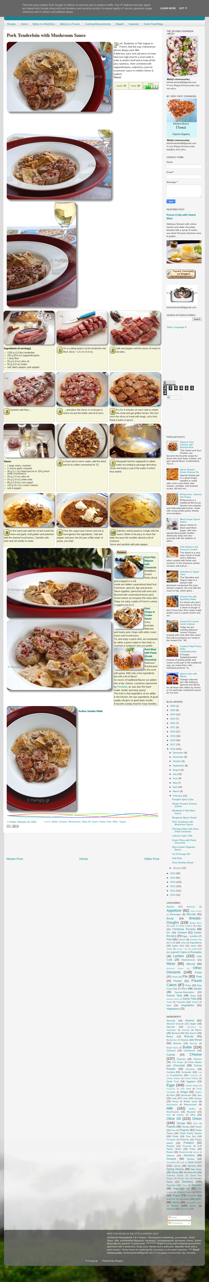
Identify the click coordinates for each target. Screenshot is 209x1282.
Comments (176, 1223)
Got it (183, 8)
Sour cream (195, 1162)
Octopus (180, 1115)
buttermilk (171, 1199)
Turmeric (197, 1185)
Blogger (119, 1261)
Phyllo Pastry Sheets (191, 1133)
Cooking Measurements (98, 24)
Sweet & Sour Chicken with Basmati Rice (187, 445)
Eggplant (191, 1081)
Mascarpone (172, 1104)
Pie (185, 976)
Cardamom (189, 1050)
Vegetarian (173, 1008)
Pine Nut (191, 1136)
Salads (197, 988)
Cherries (181, 1059)
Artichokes (191, 1027)
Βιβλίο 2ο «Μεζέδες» (44, 24)
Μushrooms (185, 1209)
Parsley (185, 1127)
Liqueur (198, 1098)
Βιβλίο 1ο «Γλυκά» (70, 24)
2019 (173, 736)
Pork (109, 821)
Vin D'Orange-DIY (181, 854)
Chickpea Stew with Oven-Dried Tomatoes (185, 830)
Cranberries (176, 1075)
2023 (173, 719)
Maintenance (188, 960)
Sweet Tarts (189, 998)
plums (193, 1206)
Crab (200, 1072)
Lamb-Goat (197, 949)
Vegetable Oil (181, 1188)
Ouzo (195, 1123)
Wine (115, 821)
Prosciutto (187, 1146)
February (178, 796)
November (178, 757)
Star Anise (196, 1169)
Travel (169, 1002)
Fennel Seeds (192, 1086)
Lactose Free (182, 949)
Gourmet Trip (196, 940)
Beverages (175, 914)
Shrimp (190, 1159)
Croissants (193, 1075)
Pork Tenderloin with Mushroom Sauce (182, 823)
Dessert (182, 932)
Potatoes (189, 1142)
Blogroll (120, 24)
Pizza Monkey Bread (182, 862)
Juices (169, 949)
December (178, 753)
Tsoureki (180, 1002)
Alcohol (170, 907)
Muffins (192, 1109)
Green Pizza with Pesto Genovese (184, 841)
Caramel (171, 1050)
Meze (171, 964)
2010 (173, 895)
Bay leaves (191, 1033)
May (175, 783)
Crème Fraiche (173, 1078)
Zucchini (191, 1195)
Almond (189, 1020)
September (179, 765)
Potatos (170, 1146)
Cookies (171, 1072)
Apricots (171, 1027)
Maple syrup (190, 1101)
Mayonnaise (190, 1104)
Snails (182, 1162)
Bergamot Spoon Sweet (184, 817)
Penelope (122, 686)
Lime (185, 1098)
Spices (177, 1166)
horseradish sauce (194, 1203)
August (177, 770)
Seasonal (134, 24)
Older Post (151, 859)
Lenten (178, 956)
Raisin (170, 1152)
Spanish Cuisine (173, 999)
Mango (175, 1101)
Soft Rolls (177, 858)
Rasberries (184, 1152)
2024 (173, 714)
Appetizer (174, 910)
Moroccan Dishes (175, 968)
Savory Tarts (174, 995)
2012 (173, 886)
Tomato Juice (183, 1178)
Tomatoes (187, 1181)
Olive (192, 1115)
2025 (173, 710)
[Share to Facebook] (14, 826)
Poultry (178, 980)
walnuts (170, 1209)
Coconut (190, 1069)
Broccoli (193, 1043)
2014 (173, 878)
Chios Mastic (195, 1062)
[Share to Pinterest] (17, 826)
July (175, 774)
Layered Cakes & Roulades (185, 952)
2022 (173, 723)
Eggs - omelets (190, 936)
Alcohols (171, 1020)
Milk (170, 1108)
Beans (170, 1036)
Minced (190, 963)
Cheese (63, 821)
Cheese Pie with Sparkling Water (188, 597)
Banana (176, 1033)
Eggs (171, 1085)
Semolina (189, 1155)
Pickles (175, 977)
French (181, 939)
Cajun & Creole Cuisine (181, 926)
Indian (183, 943)
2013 (173, 882)
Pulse (188, 985)
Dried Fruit (173, 1081)
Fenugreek (171, 1089)
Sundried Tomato (175, 1175)
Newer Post (15, 859)
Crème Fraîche (191, 1078)
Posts (173, 1217)
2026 (173, 706)
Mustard (191, 1112)
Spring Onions (175, 1169)
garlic (198, 1198)
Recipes (11, 24)
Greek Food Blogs (153, 24)
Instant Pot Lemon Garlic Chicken (189, 622)
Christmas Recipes (183, 929)
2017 (173, 744)
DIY (168, 933)
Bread (170, 918)
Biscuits (191, 914)
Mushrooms (74, 821)
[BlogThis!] (8, 826)
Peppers (184, 1129)
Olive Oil (86, 821)
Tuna (184, 1185)
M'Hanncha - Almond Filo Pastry (190, 495)
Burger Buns (196, 923)
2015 (173, 873)
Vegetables (187, 1005)
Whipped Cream (184, 1192)
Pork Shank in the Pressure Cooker (189, 548)
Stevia (175, 1172)
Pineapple (171, 1139)
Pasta (102, 821)
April (175, 787)
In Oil (172, 942)
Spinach (192, 1166)
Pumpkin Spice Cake (182, 799)
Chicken (197, 1059)
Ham (172, 1095)
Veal (169, 1005)
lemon (174, 1205)
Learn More (168, 8)
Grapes (198, 1092)
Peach (198, 1127)
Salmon (170, 1155)
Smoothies (171, 1162)
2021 (173, 727)
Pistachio (184, 1139)
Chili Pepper (178, 1062)
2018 (173, 740)
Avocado (186, 1030)
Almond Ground (175, 1024)
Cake (199, 926)
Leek (174, 1098)
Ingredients (196, 942)
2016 (173, 749)
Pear (173, 1130)
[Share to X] (11, 826)
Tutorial (195, 1002)
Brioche (177, 1043)
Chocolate (179, 1065)
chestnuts (184, 1199)
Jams (193, 946)
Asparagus (171, 1030)
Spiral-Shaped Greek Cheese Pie (189, 470)
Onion (95, 821)
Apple (193, 1024)
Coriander (186, 1072)
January (177, 868)
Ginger (184, 1091)
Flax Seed (186, 1089)
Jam (199, 1095)
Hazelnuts (186, 1095)
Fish (169, 939)
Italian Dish (178, 946)
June (175, 778)
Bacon (198, 1030)
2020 (173, 731)
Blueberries (172, 1040)
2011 (173, 890)
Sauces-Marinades (184, 992)
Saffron (196, 1152)
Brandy (184, 1040)
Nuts (169, 1115)
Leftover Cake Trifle (182, 836)
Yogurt (122, 821)
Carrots (171, 1054)
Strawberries (190, 1172)
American (191, 907)
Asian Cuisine (196, 911)
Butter (55, 821)
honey (175, 1202)
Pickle (175, 1136)
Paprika (171, 1126)
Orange (181, 1123)
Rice (184, 988)
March (176, 791)
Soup (193, 995)
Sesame (171, 1158)
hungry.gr (93, 1261)
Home (24, 24)
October (177, 761)
